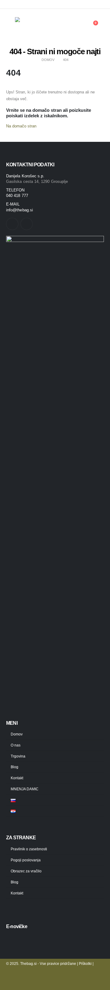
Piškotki (85, 963)
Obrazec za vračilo (26, 871)
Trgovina (18, 756)
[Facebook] (89, 4)
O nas (15, 745)
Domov (17, 734)
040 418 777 (17, 195)
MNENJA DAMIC (24, 789)
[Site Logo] (33, 26)
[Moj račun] (78, 26)
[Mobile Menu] (10, 26)
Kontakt (17, 778)
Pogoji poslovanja (26, 860)
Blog (14, 767)
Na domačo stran (21, 126)
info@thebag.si (19, 210)
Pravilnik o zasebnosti (29, 849)
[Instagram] (99, 4)
